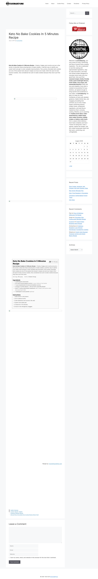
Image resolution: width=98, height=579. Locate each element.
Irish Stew (72, 200)
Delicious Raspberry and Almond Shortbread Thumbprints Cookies (78, 227)
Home (46, 3)
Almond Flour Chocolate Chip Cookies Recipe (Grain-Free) (24, 514)
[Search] (87, 13)
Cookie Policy (60, 3)
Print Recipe (54, 261)
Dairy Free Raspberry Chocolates (78, 193)
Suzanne (71, 221)
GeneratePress (54, 576)
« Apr (70, 166)
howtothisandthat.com (55, 463)
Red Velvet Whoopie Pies (76, 190)
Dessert (16, 511)
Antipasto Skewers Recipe (16, 513)
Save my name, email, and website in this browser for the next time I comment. (33, 557)
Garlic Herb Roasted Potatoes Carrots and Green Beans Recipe (78, 233)
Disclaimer (76, 3)
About (52, 3)
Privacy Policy (85, 3)
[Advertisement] (35, 19)
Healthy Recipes (14, 510)
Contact (69, 3)
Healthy (21, 511)
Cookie (12, 511)
